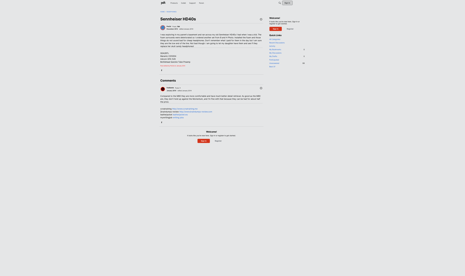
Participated (274, 60)
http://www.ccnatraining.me (185, 109)
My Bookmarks (287, 49)
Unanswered (287, 63)
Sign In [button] (204, 141)
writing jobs (178, 117)
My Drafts (287, 56)
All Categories (274, 39)
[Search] (280, 3)
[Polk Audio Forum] (163, 3)
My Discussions (275, 53)
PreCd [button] (169, 26)
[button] (261, 19)
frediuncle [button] (170, 88)
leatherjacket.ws (180, 114)
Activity (272, 46)
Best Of (272, 67)
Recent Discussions (277, 43)
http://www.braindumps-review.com (195, 111)
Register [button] (218, 141)
